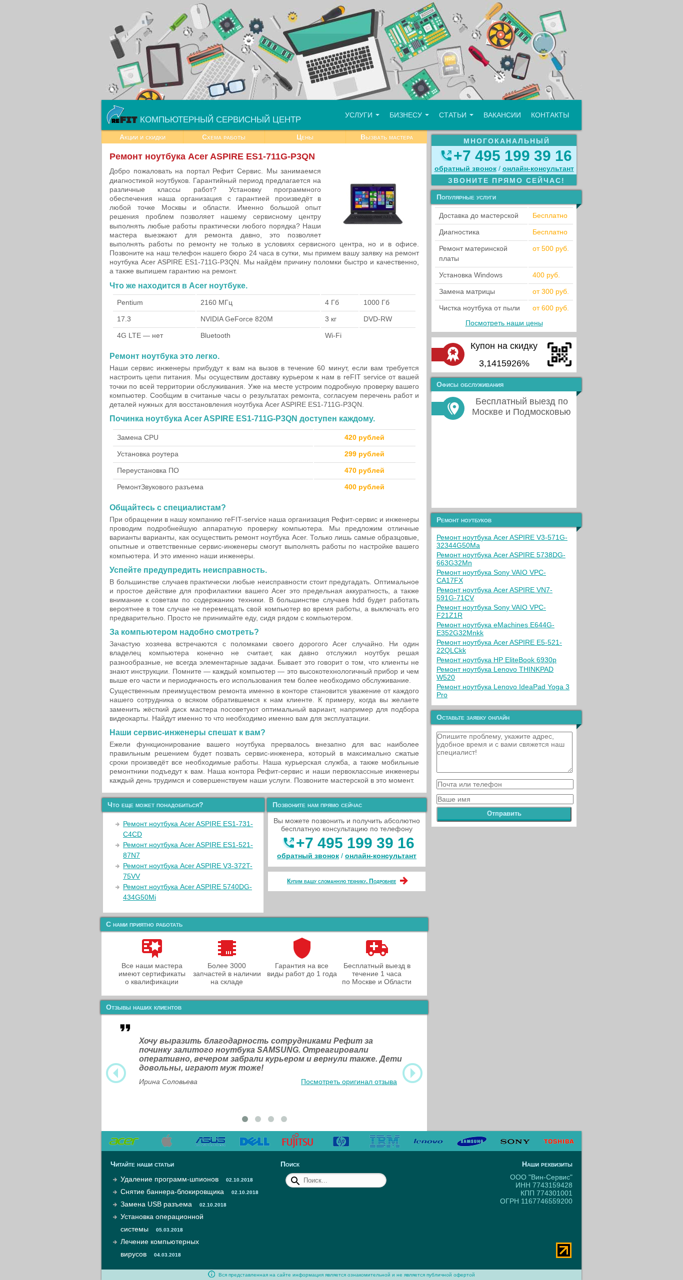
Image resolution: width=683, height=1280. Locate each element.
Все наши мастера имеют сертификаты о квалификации (152, 974)
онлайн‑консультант (380, 856)
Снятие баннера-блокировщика (172, 1192)
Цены (305, 137)
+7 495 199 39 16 (355, 843)
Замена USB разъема (156, 1204)
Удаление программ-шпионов (169, 1179)
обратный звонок (308, 856)
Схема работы (224, 137)
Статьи (453, 115)
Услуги (359, 115)
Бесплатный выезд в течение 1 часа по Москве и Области (377, 974)
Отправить (504, 813)
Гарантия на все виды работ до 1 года (302, 970)
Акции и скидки (143, 137)
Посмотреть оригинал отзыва (349, 1082)
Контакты (550, 115)
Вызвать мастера (386, 137)
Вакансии (502, 115)
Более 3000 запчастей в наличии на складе (227, 974)
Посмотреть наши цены (504, 323)
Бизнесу (407, 115)
